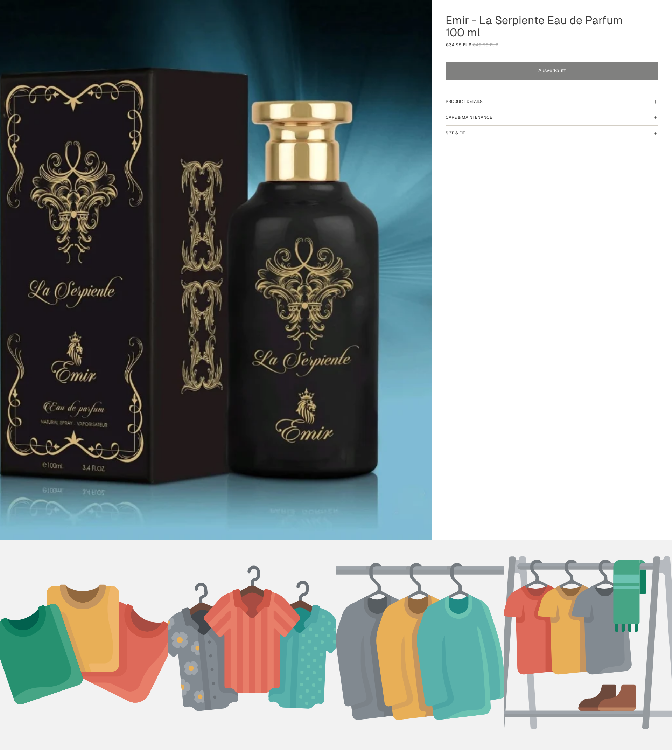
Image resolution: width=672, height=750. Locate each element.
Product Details (464, 101)
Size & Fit (455, 133)
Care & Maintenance (469, 117)
